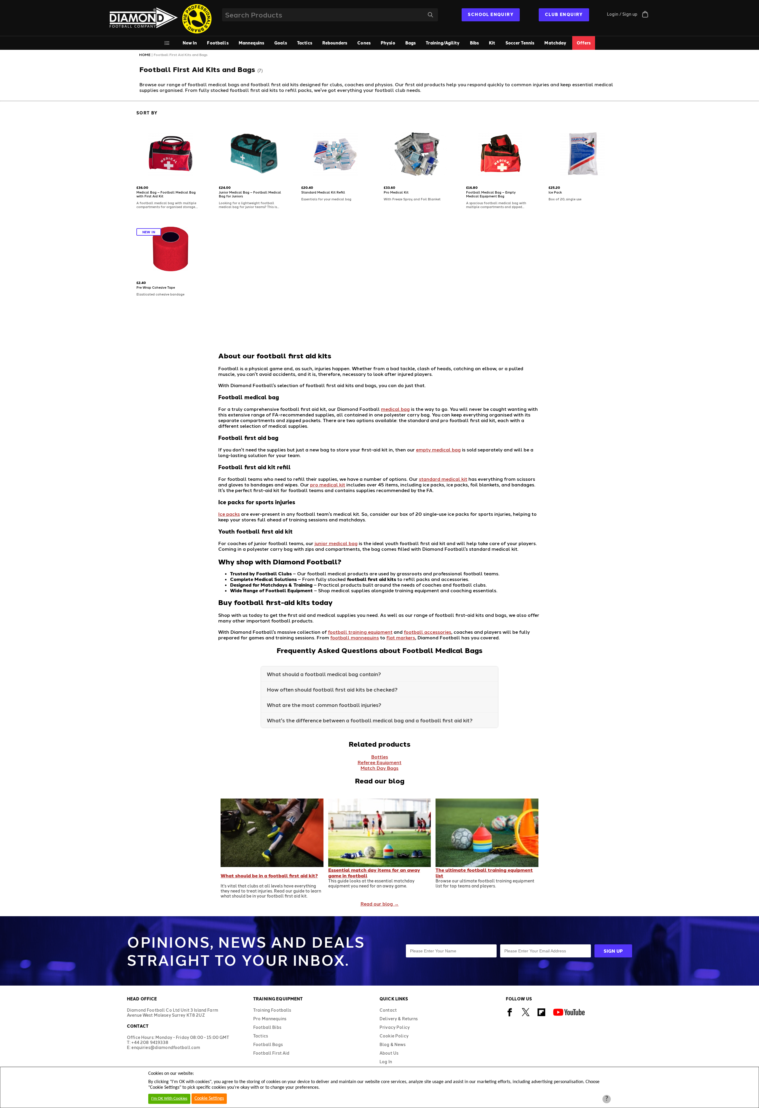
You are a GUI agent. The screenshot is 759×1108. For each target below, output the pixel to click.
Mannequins (251, 42)
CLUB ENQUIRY (564, 14)
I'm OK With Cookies (169, 1098)
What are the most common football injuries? (324, 705)
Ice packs (229, 514)
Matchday (555, 42)
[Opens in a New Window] (510, 1015)
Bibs (474, 42)
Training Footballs (272, 1010)
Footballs (217, 42)
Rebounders (334, 42)
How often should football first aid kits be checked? (332, 689)
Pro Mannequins (269, 1018)
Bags (410, 42)
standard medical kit (443, 479)
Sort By (147, 112)
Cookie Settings (209, 1098)
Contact (388, 1010)
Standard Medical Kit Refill (323, 192)
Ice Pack (555, 192)
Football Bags (268, 1044)
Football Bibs (267, 1027)
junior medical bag (336, 543)
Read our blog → (380, 903)
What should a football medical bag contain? (324, 674)
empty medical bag (438, 449)
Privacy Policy (395, 1027)
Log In (386, 1061)
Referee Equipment (379, 762)
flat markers (400, 637)
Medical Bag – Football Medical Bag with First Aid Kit (166, 194)
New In (190, 42)
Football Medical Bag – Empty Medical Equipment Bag (491, 194)
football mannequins (354, 637)
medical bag (395, 409)
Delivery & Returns (399, 1018)
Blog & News (393, 1044)
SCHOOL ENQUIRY (491, 14)
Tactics (304, 42)
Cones (364, 42)
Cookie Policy (394, 1035)
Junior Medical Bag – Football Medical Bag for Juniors (250, 194)
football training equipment (360, 632)
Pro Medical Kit (396, 192)
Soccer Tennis (520, 42)
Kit (492, 42)
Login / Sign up (622, 14)
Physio (388, 42)
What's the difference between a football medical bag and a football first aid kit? (370, 720)
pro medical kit (327, 484)
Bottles (379, 756)
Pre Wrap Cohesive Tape (155, 287)
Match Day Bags (379, 768)
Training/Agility (443, 42)
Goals (280, 42)
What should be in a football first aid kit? (269, 875)
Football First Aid (271, 1053)
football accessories (427, 632)
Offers (584, 42)
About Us (389, 1053)
